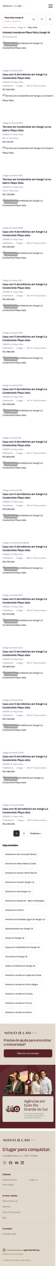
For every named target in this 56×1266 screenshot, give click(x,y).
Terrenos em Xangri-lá (16, 956)
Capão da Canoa (9, 1179)
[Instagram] (4, 1163)
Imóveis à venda (8, 27)
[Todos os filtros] (41, 19)
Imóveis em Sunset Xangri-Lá (19, 882)
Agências (6, 1206)
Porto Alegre (8, 1184)
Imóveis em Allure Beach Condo (20, 863)
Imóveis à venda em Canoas (19, 994)
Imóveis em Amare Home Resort (21, 873)
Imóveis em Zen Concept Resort (21, 854)
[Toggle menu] (51, 6)
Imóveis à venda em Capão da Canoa (23, 975)
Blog (4, 1217)
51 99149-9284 (9, 1234)
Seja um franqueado (11, 1212)
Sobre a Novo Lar (10, 1201)
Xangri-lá (21, 27)
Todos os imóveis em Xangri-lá (20, 966)
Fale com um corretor (28, 1053)
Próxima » (35, 833)
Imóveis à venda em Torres (18, 1003)
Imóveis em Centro (14, 910)
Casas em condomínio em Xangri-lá (22, 947)
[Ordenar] (50, 19)
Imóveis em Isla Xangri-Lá (18, 891)
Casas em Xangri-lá (14, 938)
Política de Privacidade (12, 1254)
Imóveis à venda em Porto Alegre (21, 984)
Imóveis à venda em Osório (18, 1012)
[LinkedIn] (22, 1162)
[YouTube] (17, 1163)
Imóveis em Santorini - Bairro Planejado (24, 901)
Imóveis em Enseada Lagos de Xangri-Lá (25, 919)
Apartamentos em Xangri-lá (19, 928)
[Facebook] (11, 1163)
